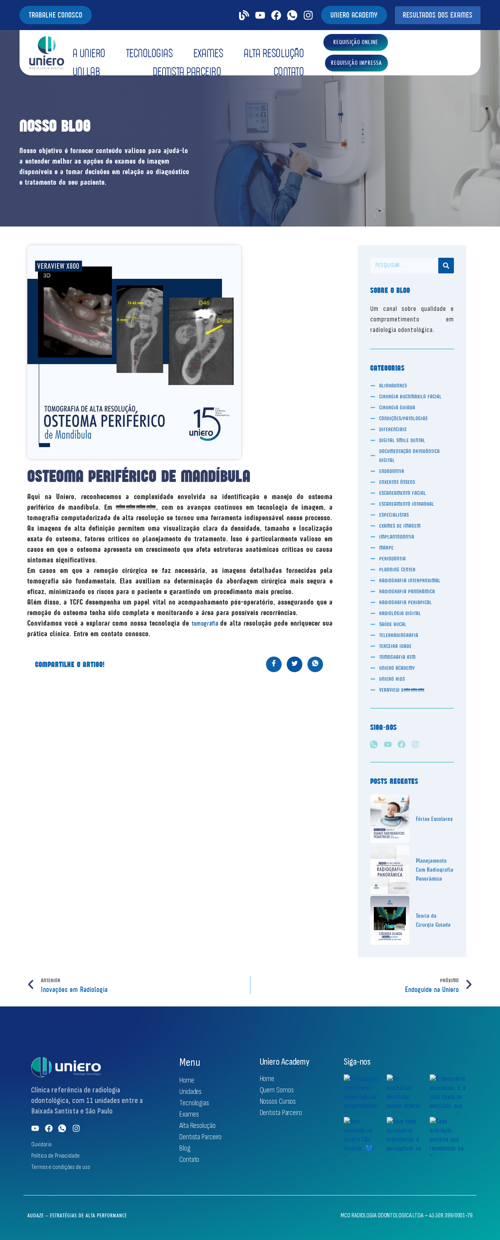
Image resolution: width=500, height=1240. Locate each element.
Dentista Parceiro (187, 71)
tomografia (206, 623)
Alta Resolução (274, 52)
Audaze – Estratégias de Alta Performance (77, 1215)
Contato (289, 71)
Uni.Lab (86, 71)
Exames (208, 52)
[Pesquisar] (446, 265)
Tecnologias (149, 52)
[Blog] (244, 15)
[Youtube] (260, 15)
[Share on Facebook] (274, 664)
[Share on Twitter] (294, 664)
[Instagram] (308, 15)
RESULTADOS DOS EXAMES (438, 15)
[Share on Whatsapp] (315, 664)
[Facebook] (276, 15)
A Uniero (89, 52)
